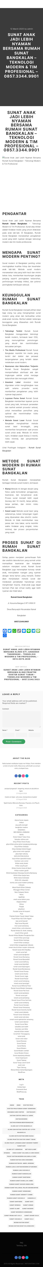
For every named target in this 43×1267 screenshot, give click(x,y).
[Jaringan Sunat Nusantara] (8, 4)
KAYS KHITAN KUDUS (21, 856)
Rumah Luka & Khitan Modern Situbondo (21, 1166)
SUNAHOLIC (32, 1198)
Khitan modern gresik (21, 870)
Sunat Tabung (21, 1060)
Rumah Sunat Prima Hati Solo (21, 1000)
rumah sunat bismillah (21, 964)
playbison (21, 909)
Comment (5, 709)
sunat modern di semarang (21, 1212)
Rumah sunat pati (21, 995)
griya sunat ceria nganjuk (21, 851)
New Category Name (22, 892)
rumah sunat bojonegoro (21, 966)
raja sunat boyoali (21, 921)
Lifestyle (21, 885)
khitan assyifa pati (21, 866)
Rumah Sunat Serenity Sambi (21, 1010)
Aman (12, 1105)
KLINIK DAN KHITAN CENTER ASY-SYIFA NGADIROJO (21, 1131)
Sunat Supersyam (21, 1058)
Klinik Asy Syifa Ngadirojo (21, 1126)
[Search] (34, 4)
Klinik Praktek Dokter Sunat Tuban (21, 1139)
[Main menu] (38, 4)
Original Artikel (21, 902)
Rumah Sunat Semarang (21, 1007)
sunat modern (27, 1208)
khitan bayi (31, 1112)
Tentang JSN (21, 1245)
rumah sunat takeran (21, 1022)
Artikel (21, 822)
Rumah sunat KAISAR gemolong (21, 1184)
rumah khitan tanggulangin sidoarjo (21, 945)
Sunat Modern (21, 1048)
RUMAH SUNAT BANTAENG (21, 1177)
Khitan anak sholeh (21, 863)
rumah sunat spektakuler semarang (21, 1019)
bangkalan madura (21, 827)
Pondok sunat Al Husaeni (21, 911)
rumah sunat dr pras (21, 974)
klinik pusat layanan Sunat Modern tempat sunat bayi (21, 1144)
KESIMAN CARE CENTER (16, 1112)
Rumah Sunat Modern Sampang (21, 988)
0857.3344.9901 (21, 621)
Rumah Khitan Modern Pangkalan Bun (21, 935)
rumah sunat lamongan (21, 983)
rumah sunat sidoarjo (21, 1012)
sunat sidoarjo (16, 1219)
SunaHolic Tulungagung (21, 1034)
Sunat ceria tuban (21, 1039)
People (21, 906)
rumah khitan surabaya (21, 942)
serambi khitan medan (21, 1031)
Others (21, 904)
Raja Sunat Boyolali (21, 923)
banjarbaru (21, 830)
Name (4, 730)
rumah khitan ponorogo (21, 938)
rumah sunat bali (21, 952)
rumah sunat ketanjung (21, 981)
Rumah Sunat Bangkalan (21, 597)
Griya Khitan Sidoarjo (21, 846)
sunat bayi (29, 1201)
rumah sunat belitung (22, 962)
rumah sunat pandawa (21, 993)
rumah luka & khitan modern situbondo (21, 947)
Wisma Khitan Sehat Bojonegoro (21, 1070)
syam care (21, 1065)
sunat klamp (15, 1208)
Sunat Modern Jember (21, 1051)
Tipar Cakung (21, 1067)
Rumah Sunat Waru (21, 1024)
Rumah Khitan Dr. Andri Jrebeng (21, 930)
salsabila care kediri (21, 1027)
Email (17, 730)
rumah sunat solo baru (21, 1017)
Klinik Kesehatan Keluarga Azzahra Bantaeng (21, 873)
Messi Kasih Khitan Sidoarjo (21, 887)
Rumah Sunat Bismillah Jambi (21, 1180)
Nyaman (7, 1153)
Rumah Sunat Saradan (21, 1005)
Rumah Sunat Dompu (21, 971)
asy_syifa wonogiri (21, 825)
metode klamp (30, 1149)
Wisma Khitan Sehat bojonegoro (21, 1226)
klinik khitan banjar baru (21, 875)
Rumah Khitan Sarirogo (21, 940)
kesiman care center (21, 861)
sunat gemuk (28, 1205)
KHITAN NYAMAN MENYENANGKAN (21, 1122)
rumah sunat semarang (21, 1191)
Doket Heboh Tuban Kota (21, 837)
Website (31, 730)
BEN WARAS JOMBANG (22, 832)
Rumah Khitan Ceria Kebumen (21, 1160)
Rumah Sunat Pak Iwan (21, 990)
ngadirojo (21, 897)
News (21, 894)
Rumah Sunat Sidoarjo (16, 1198)
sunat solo (29, 1219)
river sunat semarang (22, 926)
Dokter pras (28, 1105)
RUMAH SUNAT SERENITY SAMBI (21, 1194)
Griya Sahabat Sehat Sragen (21, 849)
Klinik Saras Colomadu (21, 878)
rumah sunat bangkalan (21, 954)
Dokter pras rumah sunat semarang (21, 1108)
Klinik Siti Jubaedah (21, 880)
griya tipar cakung (22, 854)
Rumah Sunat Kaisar (21, 978)
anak (19, 1105)
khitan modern (21, 1119)
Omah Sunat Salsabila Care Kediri (26, 1153)
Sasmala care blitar (21, 1029)
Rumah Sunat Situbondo (21, 1014)
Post (21, 914)
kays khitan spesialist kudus (21, 858)
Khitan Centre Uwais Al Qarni (21, 868)
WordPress (21, 1072)
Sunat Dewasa (21, 1041)
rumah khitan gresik (21, 933)
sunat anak (21, 1036)
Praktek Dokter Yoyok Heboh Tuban (22, 916)
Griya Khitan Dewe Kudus (21, 842)
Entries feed (21, 1087)
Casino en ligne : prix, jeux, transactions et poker (21, 797)
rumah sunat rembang (21, 1002)
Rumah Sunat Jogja (21, 976)
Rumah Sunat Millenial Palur (21, 986)
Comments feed (21, 1089)
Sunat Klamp (21, 1046)
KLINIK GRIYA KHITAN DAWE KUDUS (21, 1136)
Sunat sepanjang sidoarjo (21, 1055)
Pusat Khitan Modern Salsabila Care (21, 1156)
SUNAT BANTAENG (16, 1201)
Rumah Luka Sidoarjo (21, 1170)
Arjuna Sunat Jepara (21, 820)
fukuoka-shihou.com (21, 839)
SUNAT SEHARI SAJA (31, 1215)
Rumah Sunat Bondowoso (21, 969)
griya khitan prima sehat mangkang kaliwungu (21, 844)
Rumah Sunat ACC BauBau (22, 950)
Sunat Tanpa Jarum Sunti (21, 1063)
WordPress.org (21, 1092)
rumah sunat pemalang (21, 998)
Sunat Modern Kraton (21, 1053)
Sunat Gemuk (21, 1043)
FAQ (21, 1243)
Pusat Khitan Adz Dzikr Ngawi (21, 918)
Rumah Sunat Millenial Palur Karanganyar (21, 1187)
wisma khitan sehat (21, 1222)
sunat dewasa (15, 1205)
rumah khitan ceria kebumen (21, 928)
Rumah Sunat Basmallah (21, 959)
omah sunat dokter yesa (21, 899)
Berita (22, 834)
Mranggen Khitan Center (21, 890)
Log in (21, 1084)
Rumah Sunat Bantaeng (21, 957)
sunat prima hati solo (13, 1215)
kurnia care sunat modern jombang (21, 882)
